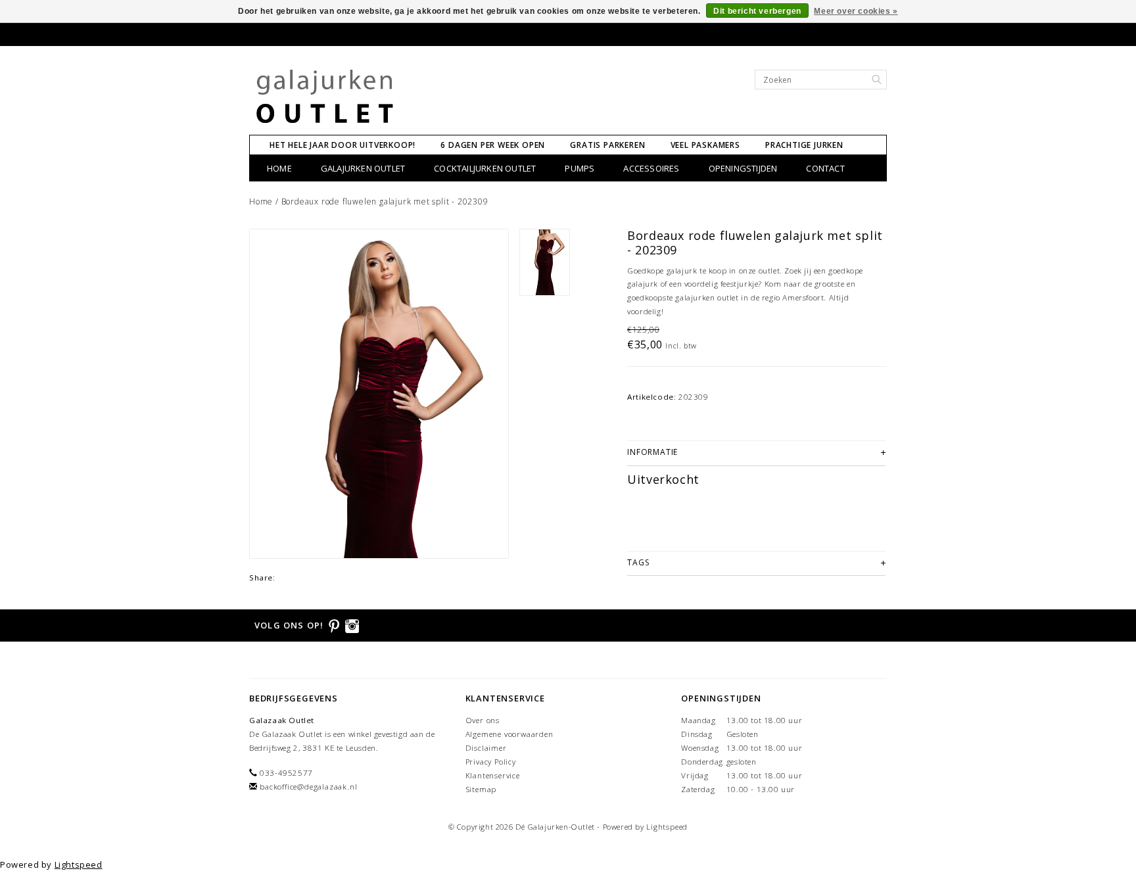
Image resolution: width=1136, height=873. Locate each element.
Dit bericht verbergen (757, 11)
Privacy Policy (490, 762)
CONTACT (825, 168)
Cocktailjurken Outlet (485, 168)
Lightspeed (667, 827)
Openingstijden (743, 168)
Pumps (579, 168)
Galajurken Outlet (363, 168)
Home (279, 168)
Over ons (482, 720)
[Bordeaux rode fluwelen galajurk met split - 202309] (379, 393)
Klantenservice (492, 775)
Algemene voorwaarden (509, 734)
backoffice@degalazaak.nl (308, 786)
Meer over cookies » (855, 11)
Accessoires (651, 168)
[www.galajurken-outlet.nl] (325, 97)
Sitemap (481, 789)
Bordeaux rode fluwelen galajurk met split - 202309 (384, 201)
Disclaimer (486, 748)
